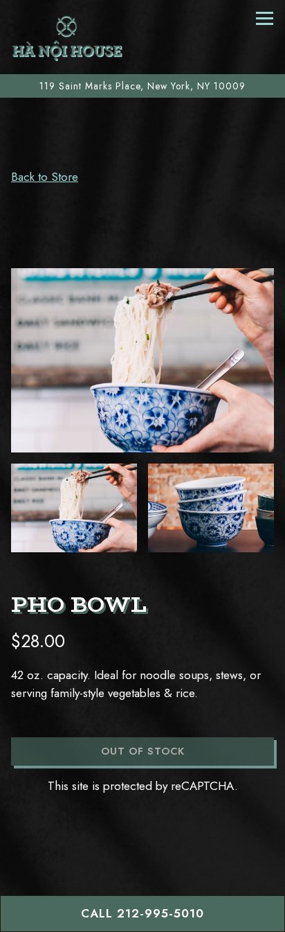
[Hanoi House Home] (67, 37)
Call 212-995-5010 (142, 913)
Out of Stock (143, 751)
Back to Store (44, 176)
